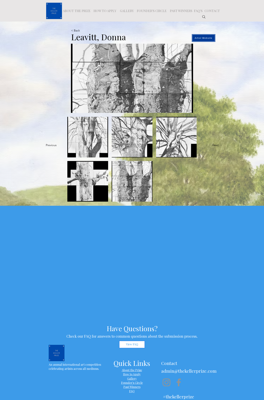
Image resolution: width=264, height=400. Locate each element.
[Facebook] (178, 382)
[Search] (204, 17)
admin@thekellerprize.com (189, 371)
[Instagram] (166, 382)
